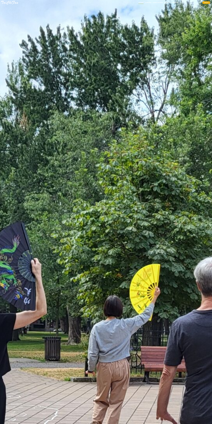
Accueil (141, 2)
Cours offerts (158, 2)
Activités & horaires (171, 2)
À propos (148, 2)
